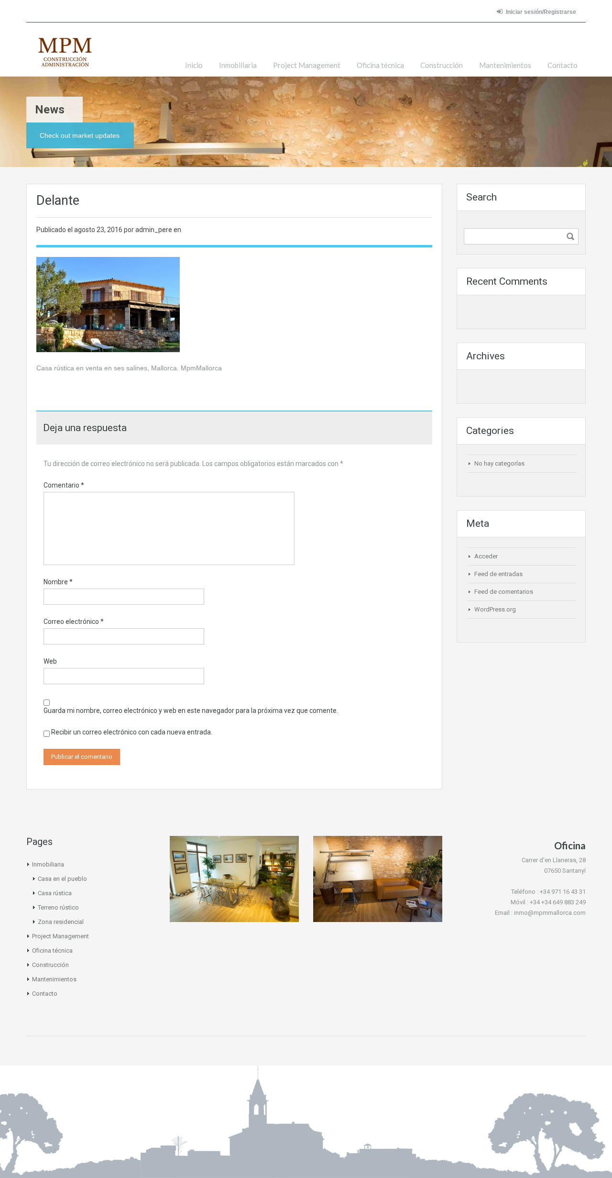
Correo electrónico (74, 621)
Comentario (64, 485)
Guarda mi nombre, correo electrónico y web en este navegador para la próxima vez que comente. (191, 710)
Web (50, 661)
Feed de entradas (498, 574)
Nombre (58, 582)
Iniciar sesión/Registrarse (541, 12)
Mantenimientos (505, 65)
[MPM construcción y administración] (64, 57)
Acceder (486, 556)
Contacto (562, 65)
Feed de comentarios (503, 591)
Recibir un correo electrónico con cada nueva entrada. (131, 732)
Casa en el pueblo (62, 878)
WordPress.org (495, 609)
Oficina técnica (380, 65)
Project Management (306, 65)
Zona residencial (61, 921)
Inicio (194, 65)
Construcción (441, 65)
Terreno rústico (58, 907)
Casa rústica (55, 893)
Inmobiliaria (238, 65)
